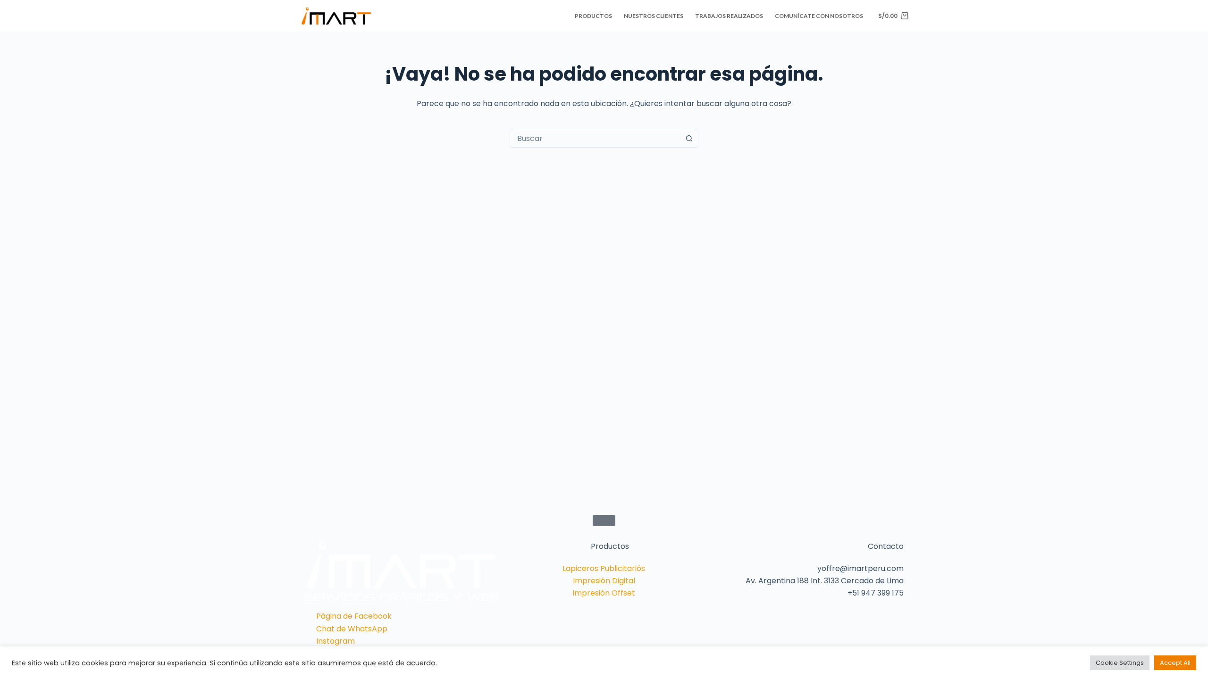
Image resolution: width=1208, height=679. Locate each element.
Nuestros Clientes (653, 15)
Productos (593, 15)
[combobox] (595, 138)
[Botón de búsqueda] (689, 138)
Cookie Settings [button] (1120, 662)
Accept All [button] (1175, 662)
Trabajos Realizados (729, 15)
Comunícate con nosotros (819, 15)
